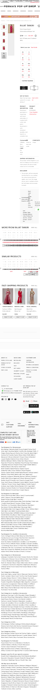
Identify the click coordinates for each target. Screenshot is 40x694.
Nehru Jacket (12, 574)
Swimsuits (13, 564)
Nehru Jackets (31, 633)
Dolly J (35, 451)
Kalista (13, 459)
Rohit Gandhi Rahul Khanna (19, 472)
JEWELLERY (19, 1)
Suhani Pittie (5, 551)
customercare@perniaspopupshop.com (13, 392)
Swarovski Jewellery (7, 603)
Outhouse (4, 539)
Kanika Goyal (5, 480)
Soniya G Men (17, 524)
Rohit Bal (22, 466)
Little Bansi (18, 643)
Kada (35, 608)
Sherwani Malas (23, 584)
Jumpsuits (5, 564)
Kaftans (35, 559)
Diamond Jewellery (18, 605)
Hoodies (3, 578)
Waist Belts (16, 612)
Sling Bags (32, 612)
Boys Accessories (29, 637)
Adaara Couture (6, 488)
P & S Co (11, 643)
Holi (7, 656)
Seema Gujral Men (6, 524)
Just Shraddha (31, 541)
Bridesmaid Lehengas (13, 561)
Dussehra (11, 658)
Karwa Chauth (20, 660)
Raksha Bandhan (30, 656)
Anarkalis (11, 557)
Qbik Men (4, 511)
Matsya (4, 484)
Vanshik (19, 499)
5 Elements (4, 547)
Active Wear (30, 587)
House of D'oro (5, 543)
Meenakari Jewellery (25, 601)
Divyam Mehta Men (17, 497)
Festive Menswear (14, 587)
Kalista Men (4, 517)
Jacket (25, 635)
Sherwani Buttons (6, 580)
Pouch (10, 612)
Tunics (4, 561)
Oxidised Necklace (28, 608)
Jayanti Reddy (5, 459)
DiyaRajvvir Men (15, 515)
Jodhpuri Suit (31, 580)
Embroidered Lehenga (28, 624)
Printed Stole (18, 618)
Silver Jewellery (30, 605)
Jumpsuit (34, 582)
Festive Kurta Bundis (27, 585)
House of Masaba (14, 482)
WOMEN (5, 1)
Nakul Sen (21, 461)
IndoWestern (16, 585)
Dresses (12, 559)
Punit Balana (34, 463)
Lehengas (4, 557)
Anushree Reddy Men (22, 511)
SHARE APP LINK (34, 405)
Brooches (14, 589)
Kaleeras (26, 597)
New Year (28, 660)
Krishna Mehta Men (14, 507)
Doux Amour (14, 545)
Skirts (30, 562)
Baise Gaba (22, 455)
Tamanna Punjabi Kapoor (27, 488)
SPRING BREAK (27, 524)
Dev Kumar (4, 507)
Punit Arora (16, 520)
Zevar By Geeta (6, 541)
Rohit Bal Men (27, 501)
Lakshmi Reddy (5, 644)
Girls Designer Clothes (8, 624)
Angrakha (10, 582)
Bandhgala (17, 582)
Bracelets (22, 595)
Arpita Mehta (24, 482)
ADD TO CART (34, 88)
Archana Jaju (5, 486)
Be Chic (11, 547)
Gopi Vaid (4, 482)
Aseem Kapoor (24, 490)
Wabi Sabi (35, 501)
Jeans (15, 580)
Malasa (23, 484)
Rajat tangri (27, 25)
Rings (27, 595)
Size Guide (34, 47)
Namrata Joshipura (7, 476)
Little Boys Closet (16, 644)
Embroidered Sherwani (15, 635)
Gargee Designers (27, 515)
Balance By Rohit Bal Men (23, 526)
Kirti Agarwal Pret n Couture (20, 650)
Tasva (3, 495)
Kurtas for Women (32, 557)
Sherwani (25, 574)
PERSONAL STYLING (19, 373)
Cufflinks (31, 584)
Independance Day (15, 656)
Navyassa (26, 644)
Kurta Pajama (22, 580)
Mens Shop (4, 587)
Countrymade (29, 495)
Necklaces (4, 595)
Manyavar (4, 457)
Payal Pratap (25, 463)
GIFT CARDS (17, 368)
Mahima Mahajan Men (8, 518)
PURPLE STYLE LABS (6, 360)
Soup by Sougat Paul (26, 480)
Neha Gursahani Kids (7, 648)
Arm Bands (22, 599)
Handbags (4, 612)
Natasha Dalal (14, 449)
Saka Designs (25, 648)
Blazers (25, 578)
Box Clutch (21, 616)
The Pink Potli (23, 538)
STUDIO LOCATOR (6, 367)
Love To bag (14, 538)
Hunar (27, 539)
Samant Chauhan (31, 476)
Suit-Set (30, 578)
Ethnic (3, 585)
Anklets (28, 599)
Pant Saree (23, 566)
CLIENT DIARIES (18, 379)
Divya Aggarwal (14, 478)
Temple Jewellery (6, 605)
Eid (23, 656)
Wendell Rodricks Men (7, 526)
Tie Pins (22, 576)
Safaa (12, 486)
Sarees (24, 557)
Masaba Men (20, 518)
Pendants (15, 601)
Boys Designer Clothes (8, 633)
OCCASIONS (17, 376)
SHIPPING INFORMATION (30, 361)
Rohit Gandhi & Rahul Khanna (10, 468)
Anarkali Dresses (27, 626)
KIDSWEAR (28, 1)
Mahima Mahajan (6, 461)
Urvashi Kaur (15, 490)
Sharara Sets (24, 559)
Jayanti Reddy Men (7, 528)
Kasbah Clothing (14, 517)
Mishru (15, 461)
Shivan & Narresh (13, 457)
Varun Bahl (10, 474)
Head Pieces (5, 599)
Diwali (3, 656)
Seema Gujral (24, 468)
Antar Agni (4, 451)
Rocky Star (19, 453)
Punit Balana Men (6, 509)
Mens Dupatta (26, 582)
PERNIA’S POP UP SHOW (6, 363)
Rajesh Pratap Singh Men (8, 499)
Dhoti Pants (24, 561)
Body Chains (13, 599)
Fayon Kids (4, 643)
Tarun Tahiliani (16, 470)
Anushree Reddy (13, 451)
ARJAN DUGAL (5, 515)
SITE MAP (28, 377)
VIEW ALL (34, 227)
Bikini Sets (24, 562)
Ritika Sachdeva (15, 551)
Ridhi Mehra (31, 455)
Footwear (4, 589)
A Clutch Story (23, 545)
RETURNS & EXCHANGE (32, 364)
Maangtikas (19, 597)
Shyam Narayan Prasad (27, 478)
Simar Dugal (16, 484)
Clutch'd (31, 538)
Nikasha (3, 474)
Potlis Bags (23, 610)
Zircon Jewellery (20, 603)
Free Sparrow (21, 646)
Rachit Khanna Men (7, 513)
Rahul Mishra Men (26, 520)
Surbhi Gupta (31, 484)
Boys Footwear (18, 637)
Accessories (4, 584)
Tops (30, 559)
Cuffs (16, 595)
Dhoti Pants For (6, 628)
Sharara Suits (5, 626)
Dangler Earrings (19, 606)
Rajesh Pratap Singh (20, 464)
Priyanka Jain (14, 480)
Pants (3, 576)
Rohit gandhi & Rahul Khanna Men (11, 501)
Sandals (8, 610)
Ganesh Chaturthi (20, 658)
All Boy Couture (6, 650)
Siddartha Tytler (6, 470)
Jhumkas (28, 606)
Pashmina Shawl (31, 616)
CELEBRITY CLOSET (19, 371)
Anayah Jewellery (32, 543)
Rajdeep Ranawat (7, 464)
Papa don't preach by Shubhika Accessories (14, 549)
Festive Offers (5, 568)
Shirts (19, 574)
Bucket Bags (16, 614)
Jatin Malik (11, 511)
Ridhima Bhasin (6, 466)
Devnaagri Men (26, 507)
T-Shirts (19, 578)
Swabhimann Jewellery (19, 541)
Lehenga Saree (5, 566)
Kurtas (31, 574)
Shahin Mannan (5, 490)
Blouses (33, 564)
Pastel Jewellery (31, 603)
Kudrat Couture (25, 517)
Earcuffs (32, 597)
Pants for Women (6, 562)
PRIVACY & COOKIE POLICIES (31, 370)
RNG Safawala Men (7, 522)
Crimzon (28, 551)
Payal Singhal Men (6, 520)
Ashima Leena (33, 472)
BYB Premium (34, 650)
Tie (9, 589)
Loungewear (13, 584)
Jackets (35, 562)
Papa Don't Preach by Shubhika (10, 463)
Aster (22, 539)
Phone (35, 401)
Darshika (30, 505)
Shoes (3, 610)
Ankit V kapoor (5, 497)
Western (8, 585)
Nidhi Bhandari (33, 545)
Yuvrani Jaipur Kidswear (8, 646)
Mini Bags (24, 614)
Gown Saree (15, 566)
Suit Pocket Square (31, 576)
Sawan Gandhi (34, 482)
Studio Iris (15, 488)
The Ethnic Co (5, 505)
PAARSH (27, 518)
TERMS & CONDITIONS (32, 367)
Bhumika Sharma (19, 476)
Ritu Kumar (15, 466)
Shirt (34, 635)
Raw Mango (5, 449)
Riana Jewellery (21, 543)
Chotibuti (26, 643)
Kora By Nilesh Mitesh (7, 530)
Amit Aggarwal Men (19, 509)
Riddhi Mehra (32, 464)
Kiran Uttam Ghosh (22, 459)
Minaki (13, 543)
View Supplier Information (33, 113)
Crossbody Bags (6, 614)
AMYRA (35, 547)
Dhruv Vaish (20, 495)
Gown (17, 559)
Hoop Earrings (5, 608)
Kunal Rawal (10, 503)
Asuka (4, 503)
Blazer (30, 635)
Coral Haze (18, 547)
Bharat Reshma (22, 505)
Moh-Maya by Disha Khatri (25, 536)
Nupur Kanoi (28, 461)
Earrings (10, 595)
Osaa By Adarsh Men (30, 453)
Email (27, 401)
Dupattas (20, 564)
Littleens (17, 648)
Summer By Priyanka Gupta (9, 455)
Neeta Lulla (18, 474)
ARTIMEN (16, 513)
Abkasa (22, 513)
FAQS (27, 374)
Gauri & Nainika (30, 457)
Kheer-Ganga (26, 503)
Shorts (14, 578)
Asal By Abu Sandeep (25, 451)
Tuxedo (3, 582)
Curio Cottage (5, 536)
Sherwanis (5, 559)
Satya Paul (32, 449)
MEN (11, 1)
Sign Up (33, 440)
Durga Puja (30, 658)
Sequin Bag (13, 616)
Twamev (18, 503)
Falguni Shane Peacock (8, 453)
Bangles (32, 595)
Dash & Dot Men (10, 495)
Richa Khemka (19, 486)
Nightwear (27, 564)
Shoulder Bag (5, 616)
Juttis (17, 610)
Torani (10, 484)
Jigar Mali (31, 486)
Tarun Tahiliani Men (32, 509)
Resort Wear (16, 562)
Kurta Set (13, 626)
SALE (15, 365)
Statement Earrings (7, 606)
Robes (9, 578)
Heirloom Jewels (6, 601)
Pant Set (23, 587)
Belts (13, 610)
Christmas (4, 660)
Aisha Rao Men (30, 513)
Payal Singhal (26, 470)
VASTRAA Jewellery (14, 539)
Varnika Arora (5, 538)
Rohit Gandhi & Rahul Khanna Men (24, 522)
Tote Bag (31, 614)
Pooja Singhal (23, 449)
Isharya (13, 536)
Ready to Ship (32, 566)
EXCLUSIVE (17, 363)
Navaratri (4, 658)
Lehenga (18, 624)
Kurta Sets (18, 557)
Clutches (30, 610)
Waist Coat (14, 576)
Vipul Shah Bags (27, 547)
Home (3, 20)
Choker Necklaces (16, 608)
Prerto (22, 551)
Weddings (12, 660)
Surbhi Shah (4, 478)
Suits (35, 574)
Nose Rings (11, 597)
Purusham (14, 505)
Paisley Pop (32, 549)
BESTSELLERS (17, 360)
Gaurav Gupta (5, 472)
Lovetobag (5, 545)
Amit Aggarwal (27, 474)
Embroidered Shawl (7, 618)
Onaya (22, 457)
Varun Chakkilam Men (20, 528)
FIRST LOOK (4, 370)
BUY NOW (23, 88)
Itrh (26, 486)
